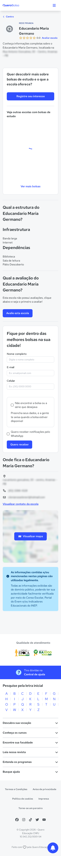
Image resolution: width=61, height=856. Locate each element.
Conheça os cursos (15, 732)
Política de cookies (22, 798)
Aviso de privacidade (44, 789)
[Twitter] (37, 819)
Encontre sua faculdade (18, 742)
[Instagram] (23, 819)
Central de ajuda (34, 674)
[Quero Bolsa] (17, 5)
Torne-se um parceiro (30, 808)
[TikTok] (30, 819)
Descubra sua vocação (17, 723)
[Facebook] (17, 819)
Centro (9, 16)
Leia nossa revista (14, 752)
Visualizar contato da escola (20, 504)
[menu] (54, 5)
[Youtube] (44, 819)
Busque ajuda (11, 772)
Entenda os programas (17, 762)
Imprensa (43, 798)
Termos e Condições (16, 789)
